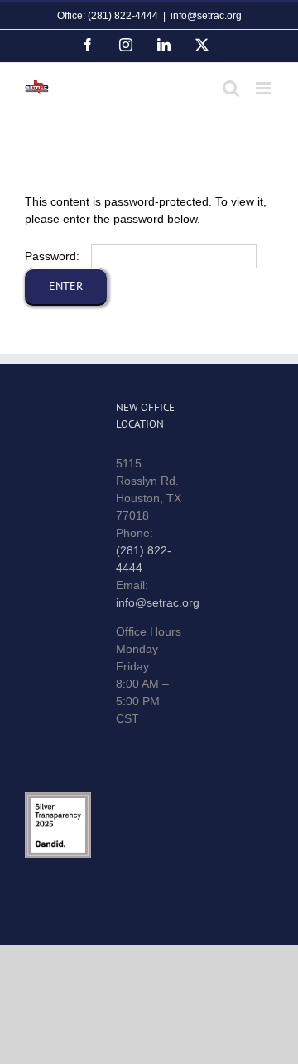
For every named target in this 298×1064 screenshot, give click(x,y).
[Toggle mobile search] (231, 88)
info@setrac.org (206, 16)
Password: (54, 256)
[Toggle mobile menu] (264, 88)
